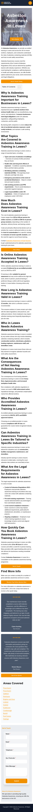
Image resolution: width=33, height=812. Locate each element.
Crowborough (7, 710)
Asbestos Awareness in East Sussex (18, 240)
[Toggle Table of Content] (18, 87)
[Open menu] (30, 3)
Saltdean (6, 693)
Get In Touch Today (16, 81)
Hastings (6, 719)
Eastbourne (6, 708)
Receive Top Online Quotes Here (16, 582)
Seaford (5, 705)
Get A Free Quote (16, 675)
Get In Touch (16, 566)
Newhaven (6, 696)
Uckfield (5, 702)
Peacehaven (7, 688)
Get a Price (16, 249)
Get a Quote (15, 39)
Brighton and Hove (9, 699)
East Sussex (7, 716)
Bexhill (5, 713)
